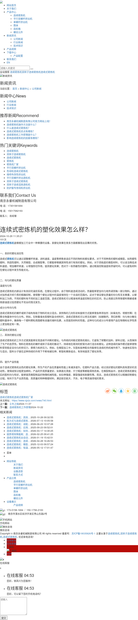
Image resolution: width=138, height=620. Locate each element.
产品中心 (11, 11)
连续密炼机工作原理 (20, 407)
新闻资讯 (11, 35)
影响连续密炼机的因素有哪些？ (23, 138)
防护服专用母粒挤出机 (18, 187)
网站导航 (11, 461)
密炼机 (10, 161)
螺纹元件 (18, 32)
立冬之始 (14, 403)
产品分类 (11, 478)
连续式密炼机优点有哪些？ (21, 131)
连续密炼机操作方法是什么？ (22, 124)
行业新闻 (18, 42)
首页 (14, 88)
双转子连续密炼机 (31, 71)
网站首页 (11, 5)
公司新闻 (18, 38)
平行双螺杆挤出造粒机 (18, 177)
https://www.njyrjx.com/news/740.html (31, 400)
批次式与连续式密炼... (18, 420)
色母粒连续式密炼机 (17, 171)
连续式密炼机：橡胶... (18, 444)
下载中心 (11, 52)
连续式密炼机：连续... (18, 440)
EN (8, 62)
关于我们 (11, 8)
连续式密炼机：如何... (18, 430)
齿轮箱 (17, 28)
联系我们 (11, 59)
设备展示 (11, 501)
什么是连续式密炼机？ (18, 127)
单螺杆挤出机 (20, 22)
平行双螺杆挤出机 (22, 18)
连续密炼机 (19, 15)
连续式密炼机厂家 (23, 397)
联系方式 (18, 474)
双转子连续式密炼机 (17, 181)
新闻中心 (24, 88)
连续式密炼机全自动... (18, 437)
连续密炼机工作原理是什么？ (22, 134)
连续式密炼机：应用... (18, 427)
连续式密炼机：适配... (18, 424)
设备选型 (18, 471)
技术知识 (18, 45)
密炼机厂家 (13, 164)
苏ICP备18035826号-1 (83, 533)
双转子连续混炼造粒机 (18, 184)
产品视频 (11, 49)
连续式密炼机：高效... (18, 417)
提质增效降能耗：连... (18, 434)
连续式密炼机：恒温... (18, 447)
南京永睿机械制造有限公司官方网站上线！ (29, 121)
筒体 (15, 25)
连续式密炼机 (48, 71)
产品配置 (18, 55)
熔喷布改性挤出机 (16, 174)
